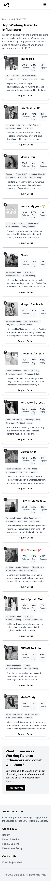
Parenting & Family (12, 848)
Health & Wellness (12, 839)
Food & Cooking (10, 843)
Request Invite (15, 787)
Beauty (6, 834)
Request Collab (25, 95)
